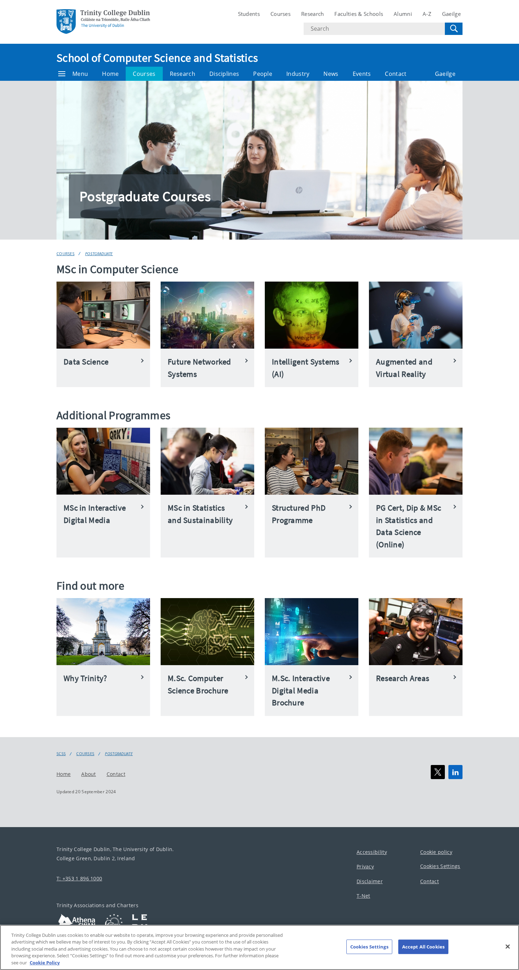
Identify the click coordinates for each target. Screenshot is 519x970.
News (330, 74)
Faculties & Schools (358, 13)
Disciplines (224, 74)
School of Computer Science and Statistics (157, 58)
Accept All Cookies (423, 947)
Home (110, 74)
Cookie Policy (45, 962)
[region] (259, 947)
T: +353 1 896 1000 (79, 878)
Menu (80, 74)
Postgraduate (99, 253)
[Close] (507, 946)
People (262, 74)
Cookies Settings (440, 866)
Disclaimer (370, 881)
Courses (280, 13)
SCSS (61, 753)
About (88, 773)
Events (362, 74)
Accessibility (372, 851)
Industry (297, 74)
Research (312, 13)
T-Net (363, 895)
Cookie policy (436, 851)
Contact (395, 74)
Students (249, 13)
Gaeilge (451, 13)
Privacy (365, 866)
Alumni (403, 13)
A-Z (427, 13)
